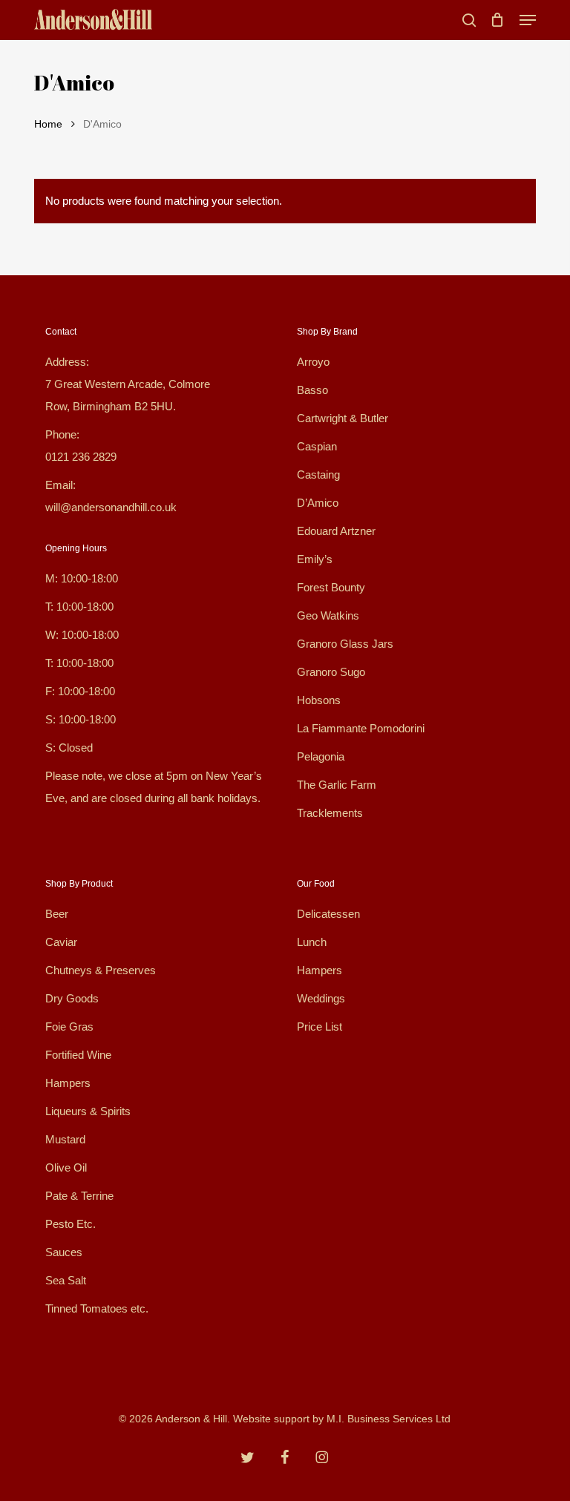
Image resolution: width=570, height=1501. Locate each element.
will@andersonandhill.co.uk (111, 507)
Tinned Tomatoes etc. (96, 1308)
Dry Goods (72, 998)
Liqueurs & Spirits (88, 1111)
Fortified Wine (78, 1054)
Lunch (312, 942)
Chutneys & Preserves (100, 970)
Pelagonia (320, 756)
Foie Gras (69, 1026)
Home (48, 124)
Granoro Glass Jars (345, 643)
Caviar (61, 942)
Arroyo (313, 361)
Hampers (68, 1083)
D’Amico (317, 502)
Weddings (321, 998)
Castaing (318, 474)
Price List (319, 1026)
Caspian (317, 446)
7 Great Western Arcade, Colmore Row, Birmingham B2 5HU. (127, 395)
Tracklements (330, 813)
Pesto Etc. (70, 1224)
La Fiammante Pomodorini (361, 728)
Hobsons (319, 700)
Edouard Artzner (336, 531)
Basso (312, 390)
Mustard (65, 1139)
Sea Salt (65, 1280)
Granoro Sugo (331, 672)
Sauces (63, 1252)
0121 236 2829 (81, 456)
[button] (528, 20)
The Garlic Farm (336, 784)
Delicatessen (328, 913)
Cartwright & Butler (342, 418)
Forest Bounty (331, 587)
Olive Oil (66, 1167)
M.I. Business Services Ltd (389, 1419)
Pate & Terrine (79, 1195)
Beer (56, 913)
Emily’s (314, 559)
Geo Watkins (328, 615)
